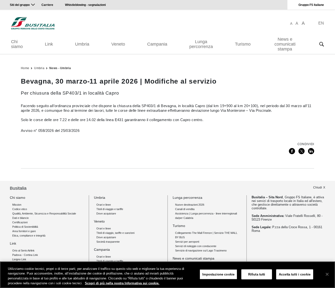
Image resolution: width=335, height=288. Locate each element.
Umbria (82, 44)
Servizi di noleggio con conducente (195, 246)
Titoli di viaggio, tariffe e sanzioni (115, 232)
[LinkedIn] (311, 151)
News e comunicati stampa (285, 44)
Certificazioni (19, 222)
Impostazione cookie (218, 274)
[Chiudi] (327, 274)
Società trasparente (108, 241)
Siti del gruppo (20, 5)
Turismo (243, 44)
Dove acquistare (106, 213)
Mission (16, 204)
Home (25, 68)
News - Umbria (60, 68)
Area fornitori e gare (24, 231)
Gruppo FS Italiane (311, 5)
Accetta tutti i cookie (294, 274)
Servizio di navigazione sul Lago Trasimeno (201, 250)
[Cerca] (321, 44)
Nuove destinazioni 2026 (189, 204)
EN (321, 23)
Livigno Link (19, 259)
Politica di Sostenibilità (25, 226)
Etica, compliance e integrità (28, 235)
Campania (157, 44)
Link (49, 44)
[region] (167, 275)
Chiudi (317, 187)
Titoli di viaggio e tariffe (109, 209)
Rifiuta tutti (256, 274)
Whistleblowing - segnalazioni (85, 5)
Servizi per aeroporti (187, 241)
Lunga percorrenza (201, 44)
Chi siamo (17, 44)
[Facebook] (292, 151)
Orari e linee (103, 204)
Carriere (47, 5)
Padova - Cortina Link (25, 254)
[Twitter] (301, 151)
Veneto (118, 44)
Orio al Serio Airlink (23, 250)
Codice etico (19, 209)
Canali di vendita (184, 209)
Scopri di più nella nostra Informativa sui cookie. (122, 283)
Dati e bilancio (20, 217)
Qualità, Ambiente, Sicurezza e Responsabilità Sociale (44, 213)
